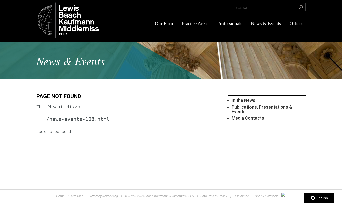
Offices (296, 23)
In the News (243, 100)
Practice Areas (195, 23)
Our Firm (164, 23)
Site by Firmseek (266, 196)
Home (60, 196)
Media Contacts (248, 118)
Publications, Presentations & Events (262, 109)
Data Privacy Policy (213, 196)
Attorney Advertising (104, 196)
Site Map (77, 196)
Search (241, 8)
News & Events (266, 23)
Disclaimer (241, 196)
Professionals (229, 23)
